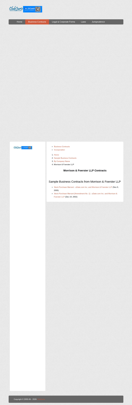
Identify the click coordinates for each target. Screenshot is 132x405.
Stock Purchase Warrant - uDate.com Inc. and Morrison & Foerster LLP (83, 187)
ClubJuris (41, 399)
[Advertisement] (66, 49)
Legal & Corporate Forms (63, 22)
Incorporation (59, 150)
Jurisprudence (98, 22)
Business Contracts (37, 22)
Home (19, 22)
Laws (83, 22)
